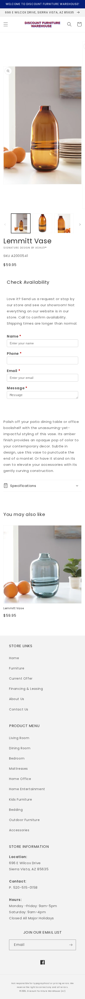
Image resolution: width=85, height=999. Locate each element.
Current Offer (21, 678)
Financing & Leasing (26, 688)
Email (13, 370)
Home (14, 658)
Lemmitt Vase (13, 608)
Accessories (19, 830)
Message (17, 388)
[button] (6, 24)
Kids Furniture (20, 799)
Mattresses (18, 768)
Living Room (19, 738)
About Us (16, 699)
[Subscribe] (71, 945)
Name (14, 336)
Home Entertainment (27, 789)
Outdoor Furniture (24, 820)
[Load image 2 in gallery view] (42, 223)
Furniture (16, 668)
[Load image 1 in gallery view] (20, 223)
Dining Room (20, 748)
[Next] (80, 224)
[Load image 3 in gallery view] (64, 223)
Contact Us (18, 709)
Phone (14, 353)
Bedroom (16, 758)
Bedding (16, 809)
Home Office (20, 779)
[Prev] (5, 224)
